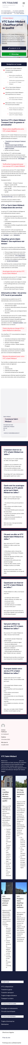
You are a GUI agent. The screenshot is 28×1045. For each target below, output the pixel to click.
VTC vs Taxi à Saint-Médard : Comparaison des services (13, 88)
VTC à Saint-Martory (13, 760)
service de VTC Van (7, 196)
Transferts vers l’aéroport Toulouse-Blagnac (15, 142)
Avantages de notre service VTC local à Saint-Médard (16, 98)
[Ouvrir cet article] (7, 827)
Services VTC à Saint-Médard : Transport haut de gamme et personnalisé (13, 70)
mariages (6, 235)
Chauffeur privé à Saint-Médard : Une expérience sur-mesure (14, 93)
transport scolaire (18, 322)
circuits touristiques (12, 261)
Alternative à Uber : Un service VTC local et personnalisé (13, 103)
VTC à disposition (20, 255)
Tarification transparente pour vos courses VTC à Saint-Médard (16, 82)
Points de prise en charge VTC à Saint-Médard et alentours (16, 108)
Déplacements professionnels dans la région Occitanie (15, 147)
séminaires (17, 235)
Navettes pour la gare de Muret (14, 145)
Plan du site (6, 1037)
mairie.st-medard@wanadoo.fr (11, 433)
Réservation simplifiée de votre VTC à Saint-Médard (16, 76)
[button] (23, 6)
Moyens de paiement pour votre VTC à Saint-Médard (16, 113)
